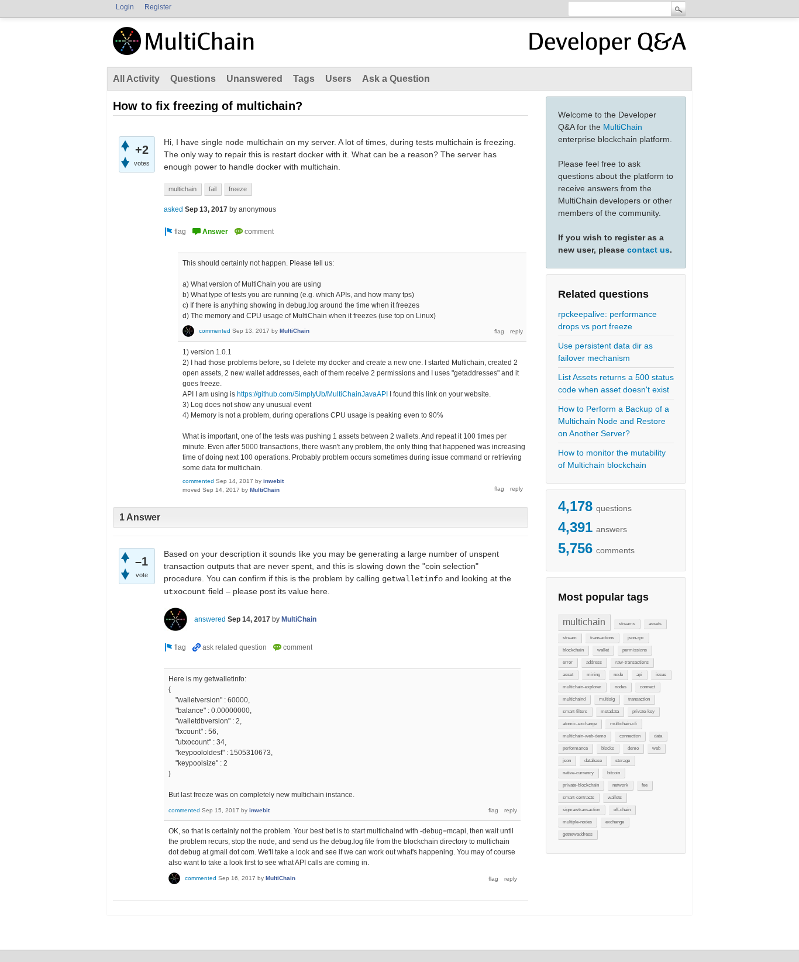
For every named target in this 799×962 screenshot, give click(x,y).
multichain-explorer (582, 686)
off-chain (622, 809)
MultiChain (622, 127)
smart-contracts (578, 797)
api (639, 674)
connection (629, 736)
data (658, 736)
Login (125, 7)
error (568, 662)
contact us (648, 249)
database (593, 760)
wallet (603, 650)
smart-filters (575, 711)
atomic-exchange (580, 723)
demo (633, 748)
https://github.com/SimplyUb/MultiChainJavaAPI (312, 394)
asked (173, 209)
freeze (238, 188)
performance (575, 748)
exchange (614, 822)
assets (655, 623)
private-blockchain (581, 785)
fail (212, 188)
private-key (643, 711)
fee (645, 785)
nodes (620, 686)
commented (214, 330)
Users (338, 79)
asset (568, 674)
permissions (634, 650)
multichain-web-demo (584, 736)
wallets (615, 797)
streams (627, 623)
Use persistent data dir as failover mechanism (605, 352)
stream (570, 637)
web (656, 748)
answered (210, 619)
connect (647, 686)
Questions (193, 79)
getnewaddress (578, 834)
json (567, 760)
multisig (607, 699)
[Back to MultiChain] (185, 47)
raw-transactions (632, 662)
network (620, 785)
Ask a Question (396, 79)
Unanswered (254, 79)
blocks (607, 748)
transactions (602, 637)
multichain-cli (623, 723)
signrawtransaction (581, 809)
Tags (304, 79)
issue (661, 674)
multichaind (574, 699)
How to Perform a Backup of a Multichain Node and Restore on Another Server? (613, 421)
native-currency (578, 772)
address (594, 662)
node (618, 674)
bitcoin (613, 772)
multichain (584, 622)
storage (622, 760)
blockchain (573, 650)
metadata (610, 711)
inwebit (273, 481)
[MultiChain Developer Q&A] (607, 45)
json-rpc (636, 637)
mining (593, 674)
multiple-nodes (577, 822)
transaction (639, 699)
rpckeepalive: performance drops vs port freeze (607, 320)
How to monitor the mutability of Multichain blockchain (612, 459)
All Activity (136, 79)
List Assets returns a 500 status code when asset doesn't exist (616, 383)
